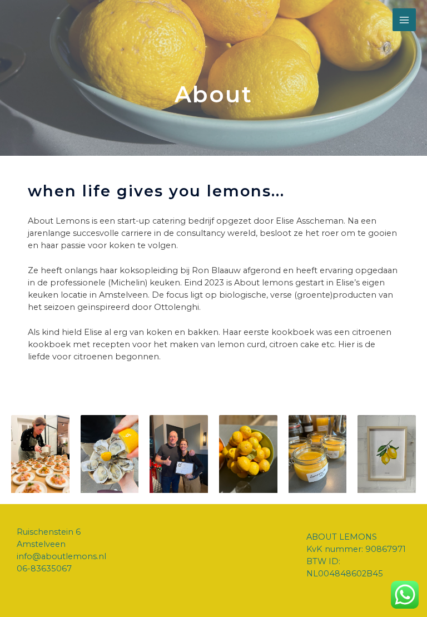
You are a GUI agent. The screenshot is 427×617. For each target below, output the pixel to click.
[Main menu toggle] (404, 20)
